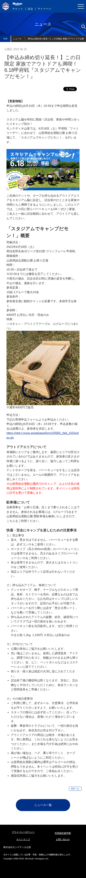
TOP (5, 39)
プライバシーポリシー (23, 832)
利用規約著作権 (63, 833)
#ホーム (75, 788)
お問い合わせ (63, 839)
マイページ (44, 8)
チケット (17, 8)
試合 (30, 8)
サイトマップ (23, 839)
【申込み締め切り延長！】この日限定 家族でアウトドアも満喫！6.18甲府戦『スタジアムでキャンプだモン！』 (55, 40)
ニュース (17, 39)
